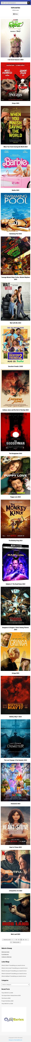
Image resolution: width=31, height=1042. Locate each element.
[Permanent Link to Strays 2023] (15, 81)
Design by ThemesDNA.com (15, 1040)
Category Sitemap (6, 957)
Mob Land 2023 (15, 934)
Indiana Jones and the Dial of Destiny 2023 (15, 410)
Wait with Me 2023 (15, 323)
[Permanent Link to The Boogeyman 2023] (15, 432)
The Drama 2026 (6, 998)
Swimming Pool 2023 (15, 234)
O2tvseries (15, 8)
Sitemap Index (5, 952)
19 (25, 939)
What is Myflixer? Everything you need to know (14, 976)
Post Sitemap (5, 954)
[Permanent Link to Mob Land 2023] (15, 912)
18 (23, 939)
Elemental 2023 (15, 804)
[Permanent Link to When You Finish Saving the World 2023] (15, 125)
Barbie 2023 (15, 190)
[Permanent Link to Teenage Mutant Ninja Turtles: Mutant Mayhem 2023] (15, 255)
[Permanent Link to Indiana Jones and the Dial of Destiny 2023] (15, 388)
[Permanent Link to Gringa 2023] (15, 651)
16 (18, 939)
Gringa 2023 (15, 673)
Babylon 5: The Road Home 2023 (15, 584)
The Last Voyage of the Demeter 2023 (15, 760)
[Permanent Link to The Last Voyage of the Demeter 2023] (15, 738)
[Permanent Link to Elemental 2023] (15, 782)
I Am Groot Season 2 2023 (15, 60)
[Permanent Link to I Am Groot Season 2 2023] (15, 38)
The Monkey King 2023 (15, 540)
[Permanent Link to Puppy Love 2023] (15, 475)
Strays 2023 (15, 103)
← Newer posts (6, 939)
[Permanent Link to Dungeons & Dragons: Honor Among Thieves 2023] (15, 606)
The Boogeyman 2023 (15, 453)
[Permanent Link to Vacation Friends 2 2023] (15, 345)
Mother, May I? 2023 (15, 717)
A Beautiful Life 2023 (15, 891)
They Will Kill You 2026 (7, 993)
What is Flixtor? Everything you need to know (13, 965)
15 (16, 939)
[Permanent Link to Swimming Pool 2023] (15, 212)
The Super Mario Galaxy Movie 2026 (11, 995)
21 (10, 942)
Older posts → (17, 942)
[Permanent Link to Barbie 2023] (15, 168)
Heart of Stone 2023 (15, 847)
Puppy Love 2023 (15, 497)
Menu (16, 14)
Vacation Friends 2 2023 (15, 366)
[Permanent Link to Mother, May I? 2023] (15, 695)
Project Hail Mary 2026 (7, 1001)
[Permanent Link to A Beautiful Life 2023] (15, 869)
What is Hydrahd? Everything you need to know (14, 973)
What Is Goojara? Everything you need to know (14, 971)
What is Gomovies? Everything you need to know (15, 968)
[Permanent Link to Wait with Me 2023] (15, 301)
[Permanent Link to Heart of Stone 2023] (15, 825)
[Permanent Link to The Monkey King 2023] (15, 519)
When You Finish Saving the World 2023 (16, 147)
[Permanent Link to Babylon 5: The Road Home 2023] (15, 562)
